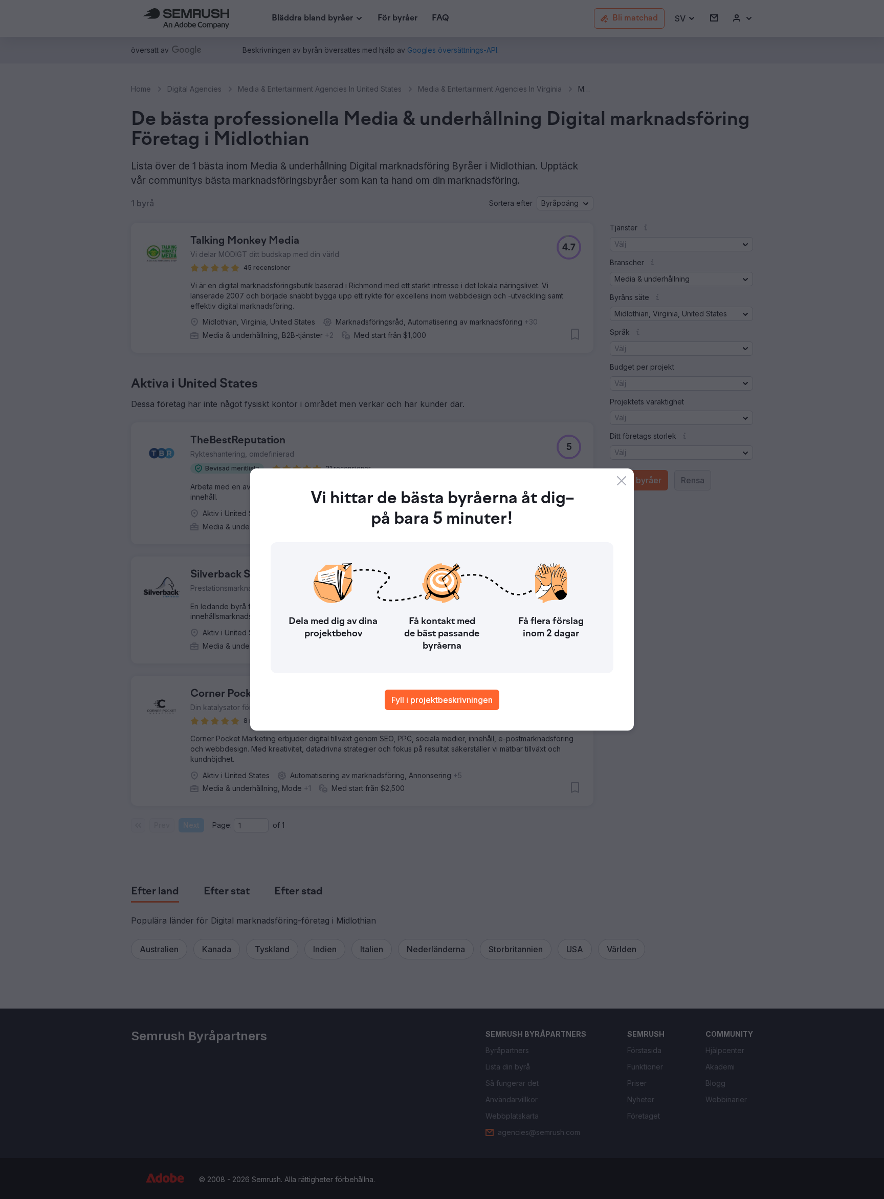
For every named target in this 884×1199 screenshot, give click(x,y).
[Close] (621, 480)
